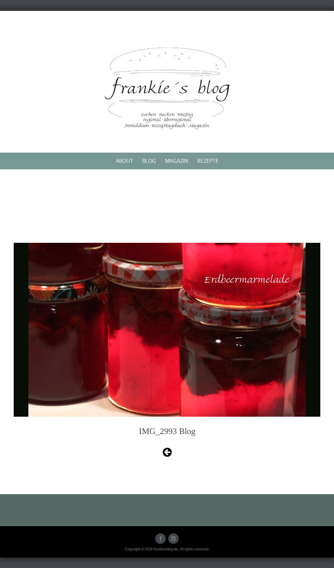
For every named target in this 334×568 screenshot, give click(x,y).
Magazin (176, 160)
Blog (149, 160)
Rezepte (208, 160)
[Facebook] (160, 538)
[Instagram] (173, 538)
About (124, 160)
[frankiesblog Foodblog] (167, 88)
